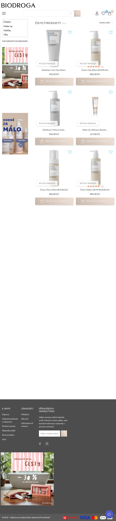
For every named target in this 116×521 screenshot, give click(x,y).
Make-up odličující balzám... (95, 130)
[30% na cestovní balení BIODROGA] (27, 478)
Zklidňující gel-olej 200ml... (54, 70)
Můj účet (24, 419)
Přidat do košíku (56, 81)
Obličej (7, 30)
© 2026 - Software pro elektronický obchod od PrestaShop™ (26, 517)
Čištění (7, 21)
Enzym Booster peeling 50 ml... (94, 309)
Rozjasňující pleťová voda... (54, 309)
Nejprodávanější (8, 430)
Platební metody (8, 426)
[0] (103, 14)
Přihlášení (25, 414)
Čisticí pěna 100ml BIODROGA (54, 190)
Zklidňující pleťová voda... (54, 130)
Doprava (5, 414)
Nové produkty (8, 435)
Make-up (8, 26)
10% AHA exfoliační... (54, 369)
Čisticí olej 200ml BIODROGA (94, 70)
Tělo (6, 34)
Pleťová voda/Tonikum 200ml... (54, 249)
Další (109, 392)
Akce (4, 439)
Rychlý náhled (47, 63)
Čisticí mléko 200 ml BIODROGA (94, 190)
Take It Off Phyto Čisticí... (95, 369)
